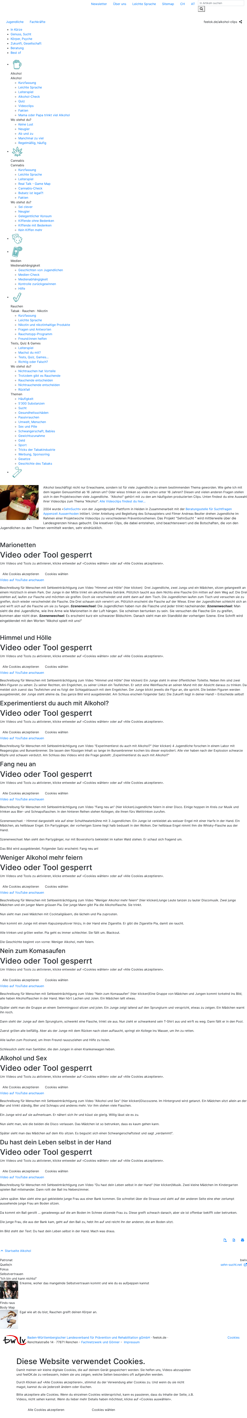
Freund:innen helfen (32, 339)
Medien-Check (29, 275)
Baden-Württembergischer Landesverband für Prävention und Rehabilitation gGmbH (88, 1337)
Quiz (21, 101)
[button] (225, 1240)
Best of (16, 53)
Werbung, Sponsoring (34, 454)
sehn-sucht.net (232, 1265)
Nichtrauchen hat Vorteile (37, 371)
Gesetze (24, 459)
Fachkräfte (37, 22)
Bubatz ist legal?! (30, 193)
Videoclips (26, 106)
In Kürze (16, 29)
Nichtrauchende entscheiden (39, 385)
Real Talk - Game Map (34, 184)
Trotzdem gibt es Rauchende (39, 376)
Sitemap (168, 4)
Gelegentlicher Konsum (35, 216)
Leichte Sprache (144, 4)
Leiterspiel (25, 92)
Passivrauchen (28, 417)
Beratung (17, 48)
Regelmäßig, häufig (32, 143)
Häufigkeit (25, 399)
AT (193, 4)
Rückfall (24, 389)
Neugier (24, 129)
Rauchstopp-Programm (35, 334)
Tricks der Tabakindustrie (36, 450)
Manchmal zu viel (31, 138)
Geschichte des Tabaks (35, 463)
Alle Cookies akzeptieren (21, 574)
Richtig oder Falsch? (33, 362)
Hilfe (21, 288)
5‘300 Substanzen (31, 403)
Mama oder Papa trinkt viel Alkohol (44, 115)
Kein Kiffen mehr (30, 230)
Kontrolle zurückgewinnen (37, 284)
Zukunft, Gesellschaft (26, 43)
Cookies (233, 1337)
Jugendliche (15, 22)
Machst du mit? (29, 352)
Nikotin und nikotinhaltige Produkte (44, 325)
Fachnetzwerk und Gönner (100, 1342)
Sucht (22, 408)
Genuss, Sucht (21, 34)
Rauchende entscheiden (35, 380)
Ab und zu (25, 133)
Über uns (119, 4)
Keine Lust (25, 124)
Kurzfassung (27, 83)
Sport (22, 445)
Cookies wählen (56, 574)
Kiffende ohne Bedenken (36, 221)
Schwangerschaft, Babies (36, 431)
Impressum (132, 1342)
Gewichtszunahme (31, 436)
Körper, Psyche (21, 39)
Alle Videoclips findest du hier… (122, 501)
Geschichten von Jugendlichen (40, 270)
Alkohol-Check (29, 96)
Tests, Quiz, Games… (33, 357)
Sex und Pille (27, 426)
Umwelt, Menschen (32, 422)
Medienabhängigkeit (33, 279)
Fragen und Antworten (34, 329)
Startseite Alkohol (17, 1251)
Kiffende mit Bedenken (35, 225)
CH (182, 4)
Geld (21, 440)
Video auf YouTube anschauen (22, 580)
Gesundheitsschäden (33, 413)
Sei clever (25, 207)
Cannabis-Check (30, 188)
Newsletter (99, 4)
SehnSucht (71, 509)
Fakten (23, 110)
